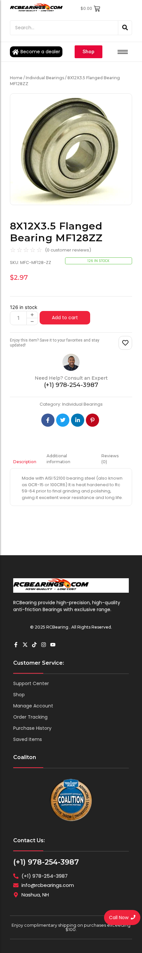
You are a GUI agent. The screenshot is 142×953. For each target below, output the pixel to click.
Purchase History (32, 728)
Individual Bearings (45, 77)
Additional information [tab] (58, 458)
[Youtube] (52, 644)
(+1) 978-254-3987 (46, 862)
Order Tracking (30, 717)
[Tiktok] (34, 644)
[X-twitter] (25, 644)
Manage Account (33, 706)
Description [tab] (24, 461)
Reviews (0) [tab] (110, 458)
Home (16, 77)
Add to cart (65, 317)
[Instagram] (43, 644)
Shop (19, 694)
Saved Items (27, 739)
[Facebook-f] (15, 644)
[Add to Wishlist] (125, 343)
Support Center (31, 683)
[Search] (125, 27)
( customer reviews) (68, 250)
